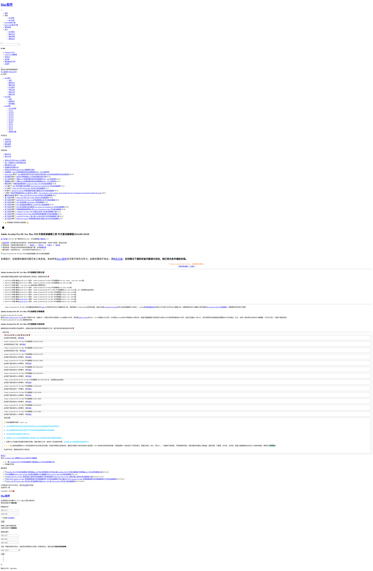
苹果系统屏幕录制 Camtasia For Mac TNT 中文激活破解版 (32, 184)
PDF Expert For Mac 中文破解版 (216, 307)
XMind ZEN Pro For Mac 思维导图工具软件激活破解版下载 (69, 477)
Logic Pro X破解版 (11, 54)
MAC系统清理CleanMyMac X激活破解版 (30, 202)
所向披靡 (8, 177)
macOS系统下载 (10, 22)
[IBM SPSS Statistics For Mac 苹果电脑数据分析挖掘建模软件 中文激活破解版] (31, 479)
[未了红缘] (3, 229)
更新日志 (12, 39)
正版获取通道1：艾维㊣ (186, 266)
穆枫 (6, 184)
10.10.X (11, 121)
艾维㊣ (49, 245)
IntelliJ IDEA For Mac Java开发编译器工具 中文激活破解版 (35, 200)
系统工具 (12, 92)
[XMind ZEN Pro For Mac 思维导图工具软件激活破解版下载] (25, 477)
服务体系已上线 (10, 165)
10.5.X (11, 129)
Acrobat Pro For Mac (110, 307)
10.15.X (11, 112)
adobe (22, 458)
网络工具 (12, 94)
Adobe (43, 307)
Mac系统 (7, 106)
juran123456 (8, 174)
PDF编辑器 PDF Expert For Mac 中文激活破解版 (55, 474)
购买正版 (118, 259)
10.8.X (11, 124)
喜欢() (3, 456)
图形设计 (12, 83)
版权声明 (12, 36)
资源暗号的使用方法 (12, 167)
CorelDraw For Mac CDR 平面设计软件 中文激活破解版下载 (36, 211)
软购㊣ (58, 245)
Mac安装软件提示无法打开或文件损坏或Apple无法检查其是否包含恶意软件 (43, 174)
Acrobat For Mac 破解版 (12, 458)
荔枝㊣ (32, 245)
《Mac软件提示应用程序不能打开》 (18, 434)
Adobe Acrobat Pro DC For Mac (14, 317)
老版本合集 (12, 131)
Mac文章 (11, 20)
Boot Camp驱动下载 (11, 25)
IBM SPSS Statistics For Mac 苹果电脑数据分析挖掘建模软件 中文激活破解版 (87, 479)
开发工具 (12, 90)
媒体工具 (12, 85)
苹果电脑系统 (150, 307)
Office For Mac (83, 317)
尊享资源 (8, 27)
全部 (10, 80)
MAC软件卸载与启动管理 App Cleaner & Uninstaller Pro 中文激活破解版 (36, 186)
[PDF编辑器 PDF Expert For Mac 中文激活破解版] (22, 474)
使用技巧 (12, 101)
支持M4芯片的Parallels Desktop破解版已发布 (20, 170)
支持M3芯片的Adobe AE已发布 (15, 160)
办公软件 (12, 87)
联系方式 (12, 34)
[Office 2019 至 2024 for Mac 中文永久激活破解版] (22, 481)
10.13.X (11, 115)
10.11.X (11, 119)
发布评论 (8, 146)
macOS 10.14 (23, 299)
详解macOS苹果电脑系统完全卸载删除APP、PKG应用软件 (36, 179)
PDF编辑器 (33, 458)
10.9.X (11, 122)
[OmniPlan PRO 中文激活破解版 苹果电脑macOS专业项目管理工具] (28, 472)
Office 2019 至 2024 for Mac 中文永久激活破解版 (28, 188)
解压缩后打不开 (10, 61)
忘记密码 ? (11, 518)
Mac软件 (7, 4)
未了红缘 (8, 179)
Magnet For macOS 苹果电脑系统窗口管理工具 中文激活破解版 (33, 190)
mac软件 (26, 458)
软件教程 (12, 104)
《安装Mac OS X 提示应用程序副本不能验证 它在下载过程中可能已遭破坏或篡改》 (34, 438)
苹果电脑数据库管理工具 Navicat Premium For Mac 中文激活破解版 (38, 209)
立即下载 (8, 142)
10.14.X (11, 114)
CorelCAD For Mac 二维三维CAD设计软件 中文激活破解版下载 (37, 216)
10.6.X (11, 128)
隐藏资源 (43, 247)
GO (6, 186)
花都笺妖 (8, 181)
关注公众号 (13, 72)
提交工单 (8, 156)
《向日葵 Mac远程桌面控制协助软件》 (76, 442)
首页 (6, 13)
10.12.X (11, 117)
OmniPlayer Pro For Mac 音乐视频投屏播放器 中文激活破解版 (37, 214)
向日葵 (7, 59)
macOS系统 (12, 108)
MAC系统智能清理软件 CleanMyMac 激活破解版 (32, 204)
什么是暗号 (5, 72)
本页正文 (8, 139)
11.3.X (11, 110)
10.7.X (11, 126)
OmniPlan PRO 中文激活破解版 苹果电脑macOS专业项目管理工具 (32, 462)
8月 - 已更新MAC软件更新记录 (15, 163)
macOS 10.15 (23, 301)
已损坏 (7, 64)
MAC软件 (62, 259)
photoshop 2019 (10, 52)
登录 (22, 338)
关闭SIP (7, 57)
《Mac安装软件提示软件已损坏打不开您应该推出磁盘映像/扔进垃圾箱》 (30, 430)
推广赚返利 (41, 239)
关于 (6, 29)
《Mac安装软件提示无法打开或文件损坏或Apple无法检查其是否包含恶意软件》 (33, 426)
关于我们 (12, 32)
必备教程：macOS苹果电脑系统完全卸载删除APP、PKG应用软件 (27, 172)
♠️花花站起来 (9, 195)
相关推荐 (8, 144)
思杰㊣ (40, 245)
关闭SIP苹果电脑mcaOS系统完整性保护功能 (31, 177)
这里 (25, 485)
